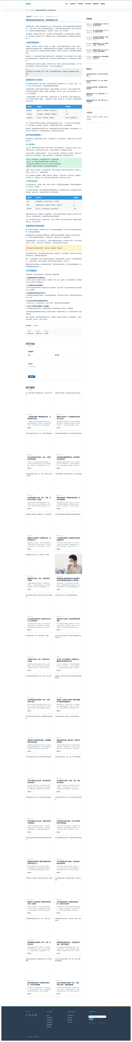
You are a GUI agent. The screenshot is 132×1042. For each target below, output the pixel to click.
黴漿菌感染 (95, 3)
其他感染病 (72, 3)
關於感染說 (70, 1015)
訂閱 (91, 1019)
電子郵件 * (57, 355)
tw (36, 1015)
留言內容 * (30, 363)
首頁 (66, 3)
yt (33, 1015)
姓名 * (29, 355)
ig (30, 1015)
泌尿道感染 (88, 3)
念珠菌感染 (80, 3)
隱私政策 (70, 1017)
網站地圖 (70, 1019)
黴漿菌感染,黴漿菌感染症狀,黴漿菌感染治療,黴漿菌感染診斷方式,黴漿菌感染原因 (68, 580)
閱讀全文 (29, 427)
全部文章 (70, 1022)
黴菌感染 (103, 3)
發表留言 (32, 376)
